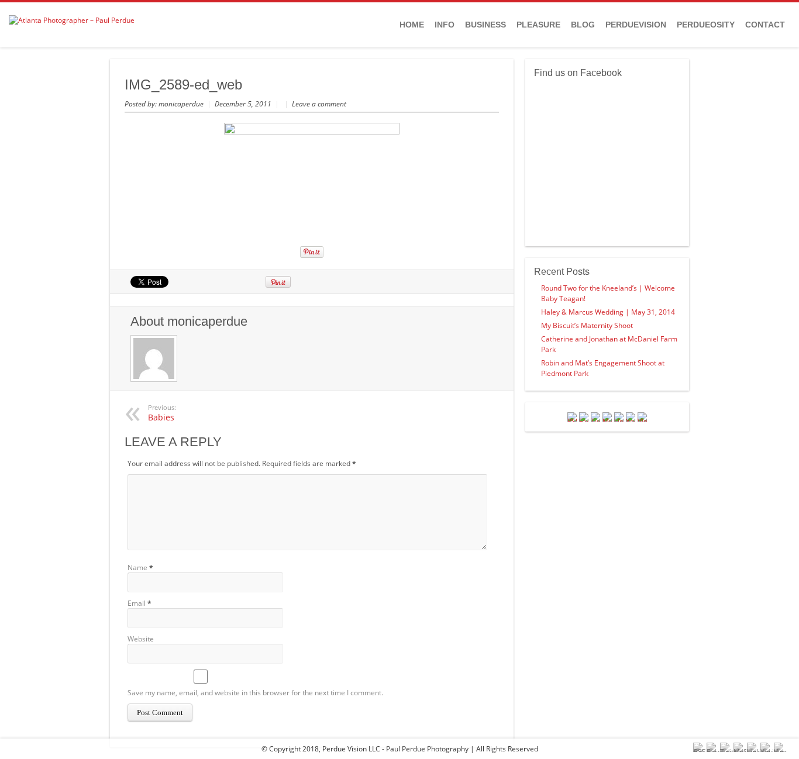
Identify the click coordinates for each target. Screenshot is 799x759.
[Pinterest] (607, 417)
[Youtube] (630, 417)
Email (137, 603)
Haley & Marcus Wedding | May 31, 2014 (608, 312)
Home (411, 24)
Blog (583, 24)
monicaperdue (182, 104)
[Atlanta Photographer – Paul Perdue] (72, 20)
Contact (765, 24)
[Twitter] (595, 417)
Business (485, 24)
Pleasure (538, 24)
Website (141, 639)
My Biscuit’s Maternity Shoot (587, 325)
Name (137, 567)
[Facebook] (583, 417)
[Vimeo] (642, 417)
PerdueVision (635, 24)
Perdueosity (706, 24)
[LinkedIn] (619, 417)
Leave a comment (319, 104)
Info (444, 24)
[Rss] (572, 417)
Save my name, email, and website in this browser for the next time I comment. (255, 693)
